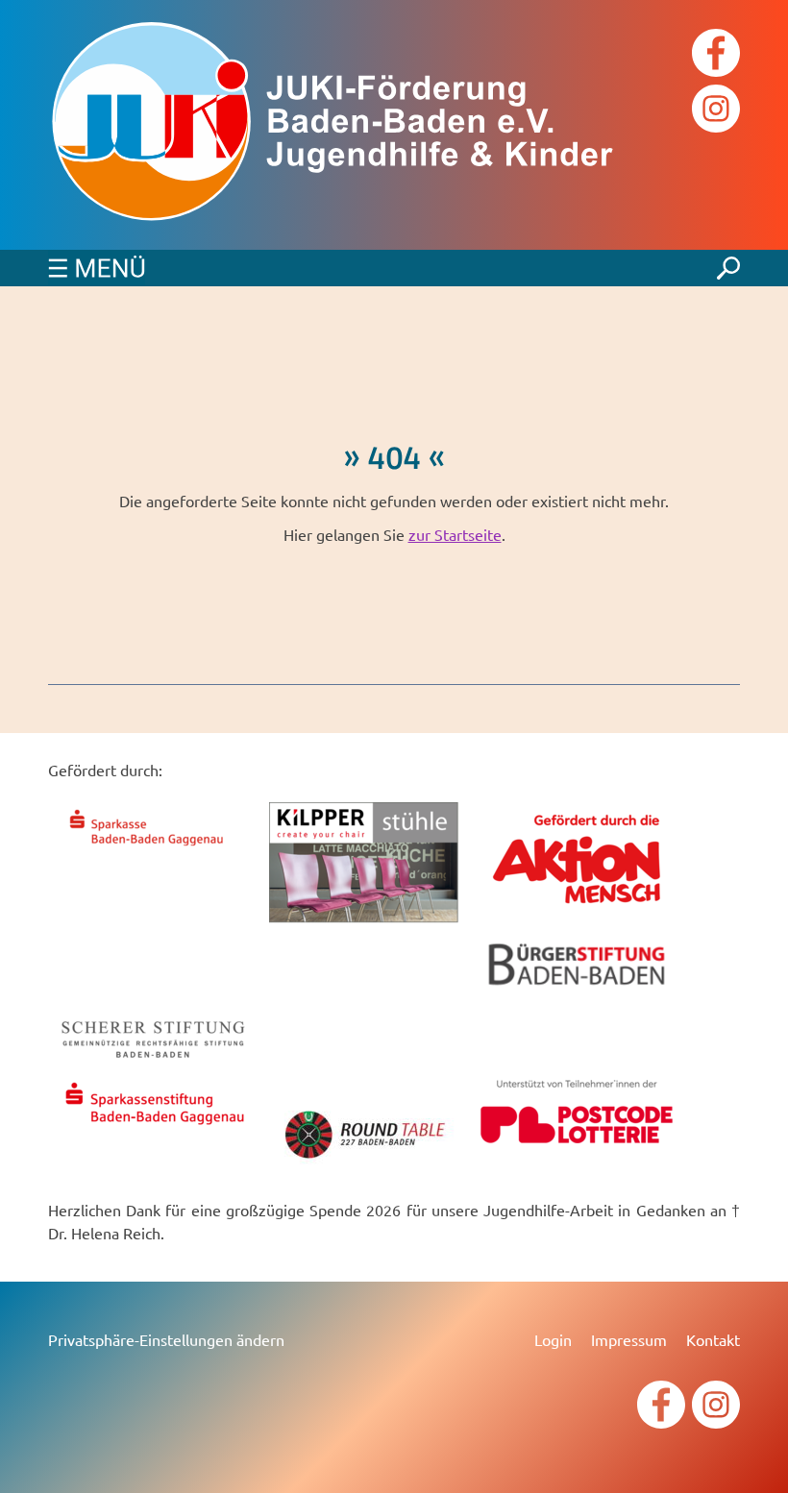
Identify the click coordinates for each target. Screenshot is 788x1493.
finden (728, 263)
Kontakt (713, 1339)
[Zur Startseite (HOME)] (336, 125)
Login (553, 1339)
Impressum (629, 1339)
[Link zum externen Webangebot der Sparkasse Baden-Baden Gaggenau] (154, 848)
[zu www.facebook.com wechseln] (716, 55)
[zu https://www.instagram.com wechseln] (716, 111)
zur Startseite (455, 534)
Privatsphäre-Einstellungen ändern (166, 1339)
